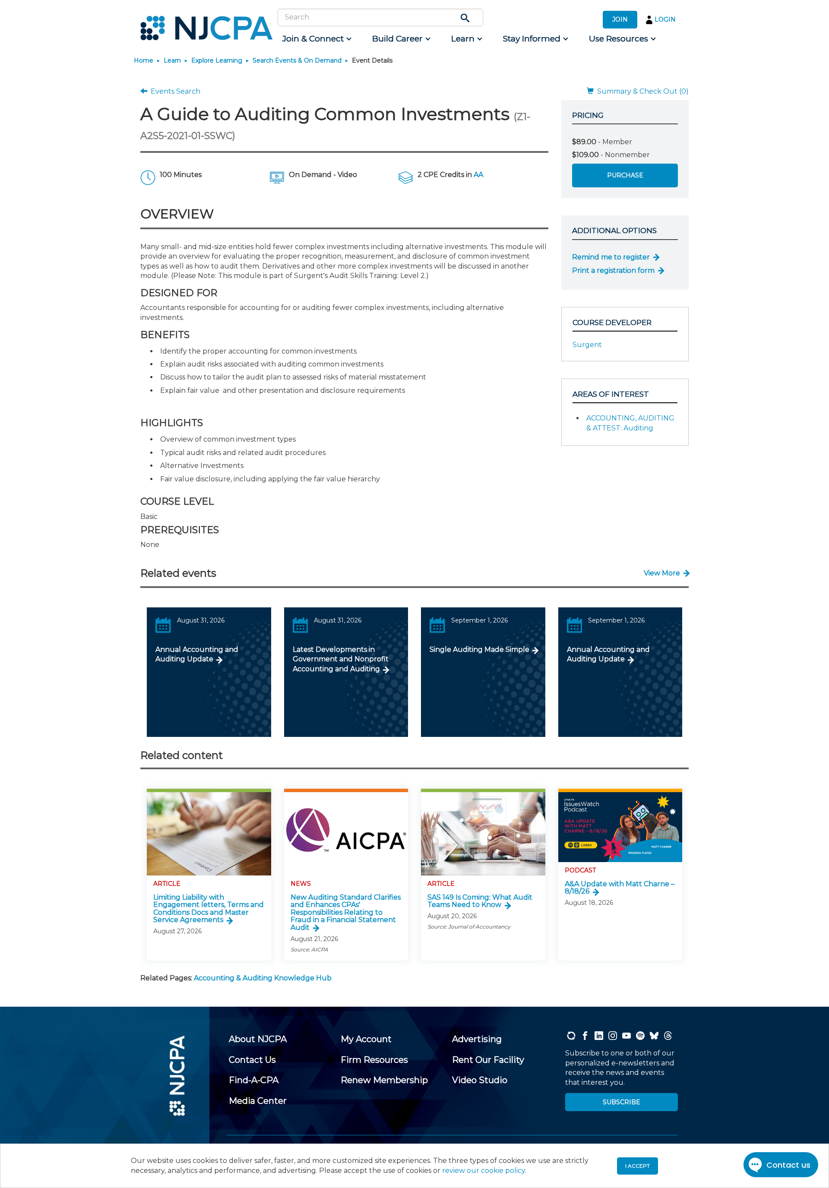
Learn (172, 60)
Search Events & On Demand (297, 60)
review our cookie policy (483, 1170)
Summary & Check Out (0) (641, 91)
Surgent (587, 345)
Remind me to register (611, 257)
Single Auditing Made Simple (479, 649)
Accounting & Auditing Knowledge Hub (263, 978)
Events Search (173, 91)
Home (143, 60)
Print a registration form (613, 270)
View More (662, 573)
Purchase (625, 175)
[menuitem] (316, 38)
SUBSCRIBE (621, 1102)
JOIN (620, 19)
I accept (637, 1166)
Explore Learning (216, 60)
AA (478, 175)
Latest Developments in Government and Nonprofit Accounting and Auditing (341, 659)
